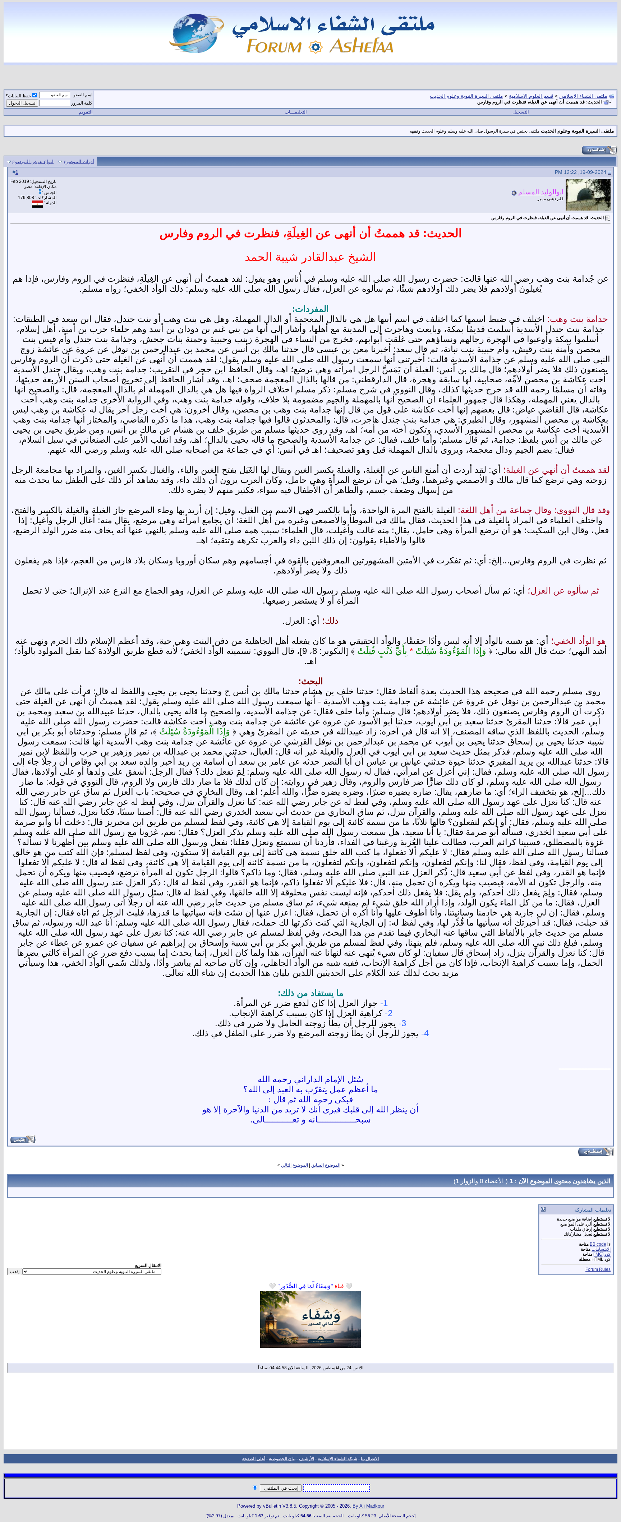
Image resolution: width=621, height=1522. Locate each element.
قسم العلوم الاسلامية (531, 96)
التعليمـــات (296, 112)
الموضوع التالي (294, 1165)
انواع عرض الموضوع (33, 161)
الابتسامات (601, 1249)
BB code (598, 1244)
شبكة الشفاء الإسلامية (337, 1458)
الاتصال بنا (370, 1458)
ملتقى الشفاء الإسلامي (583, 96)
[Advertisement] (310, 1413)
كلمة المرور (81, 103)
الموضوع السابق (325, 1165)
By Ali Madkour (368, 1506)
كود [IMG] (602, 1254)
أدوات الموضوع (79, 161)
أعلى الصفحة (253, 1458)
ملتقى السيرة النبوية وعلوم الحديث (466, 96)
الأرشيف (306, 1458)
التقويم (86, 112)
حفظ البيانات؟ (18, 95)
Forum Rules (598, 1269)
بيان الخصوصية (282, 1458)
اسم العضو (82, 94)
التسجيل (520, 112)
